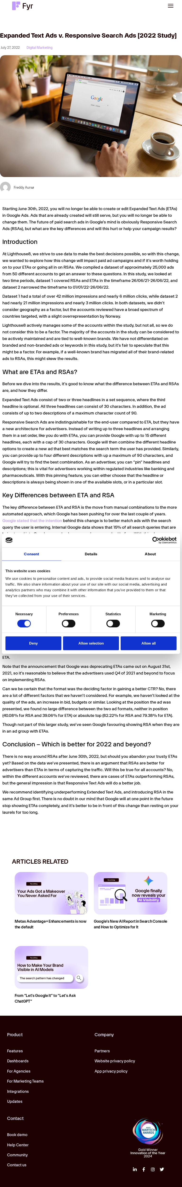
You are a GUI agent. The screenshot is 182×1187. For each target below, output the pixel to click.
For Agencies (18, 1071)
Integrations (18, 1091)
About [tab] (150, 554)
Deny (33, 643)
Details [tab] (91, 554)
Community (17, 1155)
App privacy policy (111, 1071)
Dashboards (17, 1061)
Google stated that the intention (32, 520)
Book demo (17, 1135)
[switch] (68, 623)
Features (15, 1051)
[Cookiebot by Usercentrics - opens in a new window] (156, 540)
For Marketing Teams (25, 1081)
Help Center (18, 1145)
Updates (14, 1101)
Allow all (148, 643)
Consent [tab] (31, 554)
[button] (170, 5)
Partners (102, 1051)
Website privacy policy (115, 1061)
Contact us (16, 1165)
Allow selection (91, 643)
